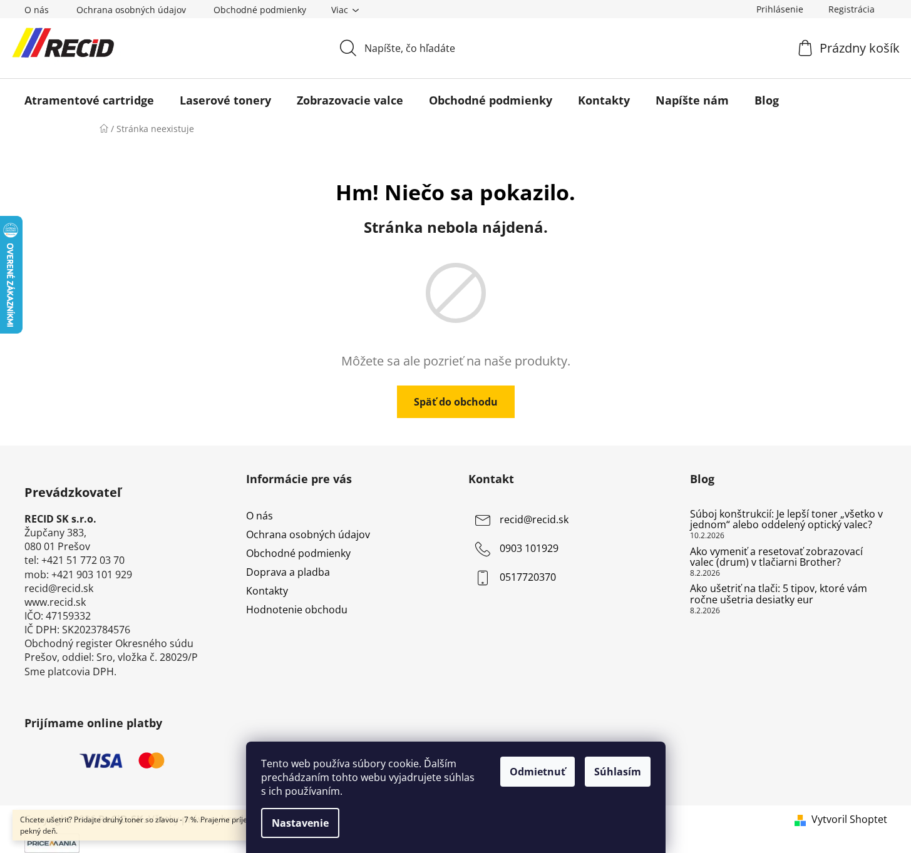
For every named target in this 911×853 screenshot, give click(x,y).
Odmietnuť (537, 772)
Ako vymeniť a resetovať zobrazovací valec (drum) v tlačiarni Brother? (776, 557)
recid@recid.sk (534, 519)
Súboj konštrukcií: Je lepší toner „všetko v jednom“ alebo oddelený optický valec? (786, 520)
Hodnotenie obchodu (296, 609)
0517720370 (528, 577)
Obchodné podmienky (260, 10)
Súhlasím (617, 772)
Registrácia (851, 9)
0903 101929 (529, 548)
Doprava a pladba (288, 572)
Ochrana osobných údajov (131, 10)
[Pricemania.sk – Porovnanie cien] (52, 842)
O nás (36, 10)
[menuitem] (89, 100)
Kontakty (267, 591)
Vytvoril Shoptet (849, 819)
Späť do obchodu (456, 402)
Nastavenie (300, 823)
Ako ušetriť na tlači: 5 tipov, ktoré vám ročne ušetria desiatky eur (778, 594)
